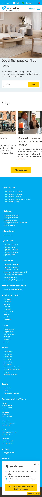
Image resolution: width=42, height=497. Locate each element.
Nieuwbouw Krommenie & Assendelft (15, 272)
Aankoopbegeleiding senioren (13, 280)
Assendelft (7, 307)
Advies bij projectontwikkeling (13, 275)
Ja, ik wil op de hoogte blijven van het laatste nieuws (21, 487)
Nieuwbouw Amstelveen (11, 267)
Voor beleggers (8, 351)
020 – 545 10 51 (7, 425)
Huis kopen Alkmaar (10, 225)
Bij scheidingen (8, 362)
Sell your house (8, 332)
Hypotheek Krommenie (11, 252)
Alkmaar (4, 403)
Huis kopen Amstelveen (11, 218)
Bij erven (6, 372)
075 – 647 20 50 (7, 443)
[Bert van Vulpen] (10, 8)
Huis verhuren (8, 235)
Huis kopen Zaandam (10, 220)
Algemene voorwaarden (11, 393)
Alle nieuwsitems (21, 170)
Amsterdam (7, 299)
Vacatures (7, 388)
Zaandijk (6, 317)
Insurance (7, 339)
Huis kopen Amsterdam (11, 215)
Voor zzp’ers (8, 354)
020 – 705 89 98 (7, 416)
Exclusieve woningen (10, 375)
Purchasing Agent (9, 329)
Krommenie (7, 309)
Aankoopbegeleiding (10, 277)
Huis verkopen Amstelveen (13, 194)
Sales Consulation (9, 334)
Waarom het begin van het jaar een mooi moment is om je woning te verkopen (21, 141)
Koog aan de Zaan (9, 312)
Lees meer (6, 159)
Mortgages (7, 337)
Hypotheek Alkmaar (10, 255)
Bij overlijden (8, 359)
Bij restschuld (8, 364)
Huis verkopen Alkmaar (12, 202)
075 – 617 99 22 (7, 434)
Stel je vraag (32, 493)
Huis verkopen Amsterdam (13, 191)
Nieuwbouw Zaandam (11, 269)
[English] (39, 3)
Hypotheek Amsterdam (11, 245)
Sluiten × (35, 464)
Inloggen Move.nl (9, 453)
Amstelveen (7, 302)
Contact (6, 342)
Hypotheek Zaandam (10, 247)
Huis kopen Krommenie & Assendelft (15, 223)
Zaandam (7, 304)
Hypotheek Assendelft (11, 250)
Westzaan (7, 314)
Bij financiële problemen (11, 367)
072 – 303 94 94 (7, 408)
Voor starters (8, 357)
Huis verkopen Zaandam (13, 197)
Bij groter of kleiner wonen (12, 369)
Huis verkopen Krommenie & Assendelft (17, 199)
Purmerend (7, 319)
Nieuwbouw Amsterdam (11, 264)
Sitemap (6, 390)
